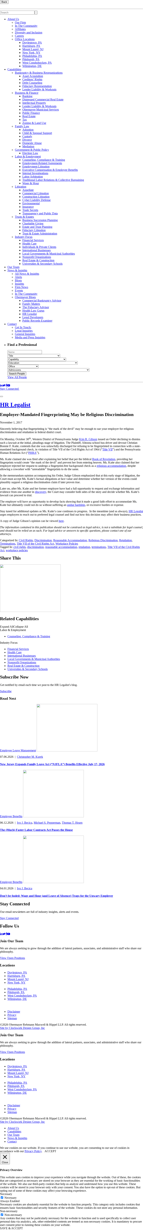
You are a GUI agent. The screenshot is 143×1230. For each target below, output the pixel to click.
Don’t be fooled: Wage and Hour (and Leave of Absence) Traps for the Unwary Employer (56, 895)
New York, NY (31, 52)
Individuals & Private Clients (39, 246)
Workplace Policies (66, 543)
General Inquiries (25, 334)
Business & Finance (26, 92)
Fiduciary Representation (37, 86)
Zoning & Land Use (34, 123)
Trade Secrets (30, 210)
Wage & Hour (30, 183)
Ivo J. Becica (24, 822)
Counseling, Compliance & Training (43, 159)
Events (19, 290)
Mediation (28, 146)
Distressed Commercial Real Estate (42, 99)
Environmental (31, 203)
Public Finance (31, 112)
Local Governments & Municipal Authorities (48, 253)
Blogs (18, 280)
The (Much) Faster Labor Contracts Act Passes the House (36, 829)
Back (4, 2)
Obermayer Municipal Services (40, 109)
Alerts (18, 277)
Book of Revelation (103, 459)
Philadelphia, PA (32, 56)
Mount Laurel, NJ (32, 49)
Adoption (28, 129)
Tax (24, 119)
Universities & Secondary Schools (42, 263)
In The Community (26, 25)
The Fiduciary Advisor (35, 307)
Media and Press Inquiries (30, 337)
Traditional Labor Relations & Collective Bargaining (53, 179)
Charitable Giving (32, 223)
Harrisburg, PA (31, 45)
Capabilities (14, 69)
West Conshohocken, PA (37, 62)
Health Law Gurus (33, 310)
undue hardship (76, 504)
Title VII (107, 449)
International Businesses (36, 250)
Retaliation (125, 540)
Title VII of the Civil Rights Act (35, 543)
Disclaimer (13, 1011)
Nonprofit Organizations (36, 257)
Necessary (10, 1197)
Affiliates (20, 29)
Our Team (13, 267)
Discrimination (43, 540)
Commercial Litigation (35, 193)
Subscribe (6, 691)
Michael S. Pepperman (47, 822)
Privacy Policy (33, 1151)
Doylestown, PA (32, 42)
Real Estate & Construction (38, 260)
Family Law (22, 126)
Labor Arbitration (32, 176)
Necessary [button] (6, 1194)
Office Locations (25, 39)
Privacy (11, 1014)
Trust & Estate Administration (39, 233)
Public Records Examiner (37, 320)
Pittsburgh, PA (30, 59)
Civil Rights (26, 540)
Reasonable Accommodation (70, 540)
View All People (17, 377)
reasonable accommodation (61, 547)
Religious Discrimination (103, 540)
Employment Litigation (36, 166)
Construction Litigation (36, 196)
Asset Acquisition (32, 76)
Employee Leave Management (18, 750)
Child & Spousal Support (37, 133)
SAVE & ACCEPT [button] (11, 1228)
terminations (99, 547)
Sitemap (12, 1018)
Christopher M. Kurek (30, 756)
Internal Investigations (35, 173)
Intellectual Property (34, 102)
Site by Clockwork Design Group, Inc (22, 1028)
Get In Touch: (23, 327)
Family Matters (31, 303)
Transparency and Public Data (40, 213)
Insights (19, 283)
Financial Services (33, 240)
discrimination (35, 547)
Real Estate (29, 116)
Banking (27, 96)
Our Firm (20, 22)
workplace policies (17, 550)
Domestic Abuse (32, 143)
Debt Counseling (32, 82)
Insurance (28, 206)
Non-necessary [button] (9, 1211)
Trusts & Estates (24, 216)
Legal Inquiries (24, 330)
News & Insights (17, 270)
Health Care (29, 243)
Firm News (21, 287)
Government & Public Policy (32, 149)
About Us (13, 19)
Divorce (27, 139)
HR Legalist (29, 314)
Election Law (30, 153)
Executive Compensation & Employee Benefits (50, 169)
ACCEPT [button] (50, 1151)
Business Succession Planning (40, 220)
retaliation (84, 547)
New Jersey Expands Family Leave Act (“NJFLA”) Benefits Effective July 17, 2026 (52, 764)
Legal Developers (32, 317)
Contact (12, 324)
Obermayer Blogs (25, 297)
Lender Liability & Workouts (39, 89)
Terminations (7, 543)
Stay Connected (9, 388)
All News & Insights (27, 273)
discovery (40, 491)
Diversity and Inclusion (28, 32)
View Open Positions (12, 958)
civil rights (19, 547)
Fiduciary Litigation (34, 230)
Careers (19, 35)
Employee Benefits (11, 816)
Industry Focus (23, 236)
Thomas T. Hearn (72, 822)
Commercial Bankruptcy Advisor (41, 300)
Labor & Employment (28, 156)
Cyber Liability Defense (36, 200)
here (61, 520)
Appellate (28, 190)
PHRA (32, 452)
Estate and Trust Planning (37, 226)
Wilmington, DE (32, 66)
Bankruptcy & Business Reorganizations (39, 72)
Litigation (20, 186)
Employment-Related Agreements (42, 163)
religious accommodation (111, 465)
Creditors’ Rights (32, 79)
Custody (27, 136)
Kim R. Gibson (88, 439)
